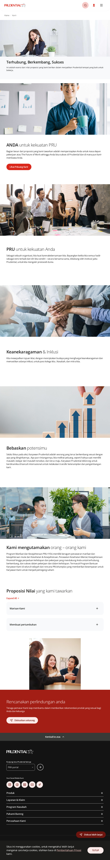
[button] (94, 5)
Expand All (11, 598)
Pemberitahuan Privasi (69, 850)
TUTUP (95, 850)
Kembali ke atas (53, 736)
